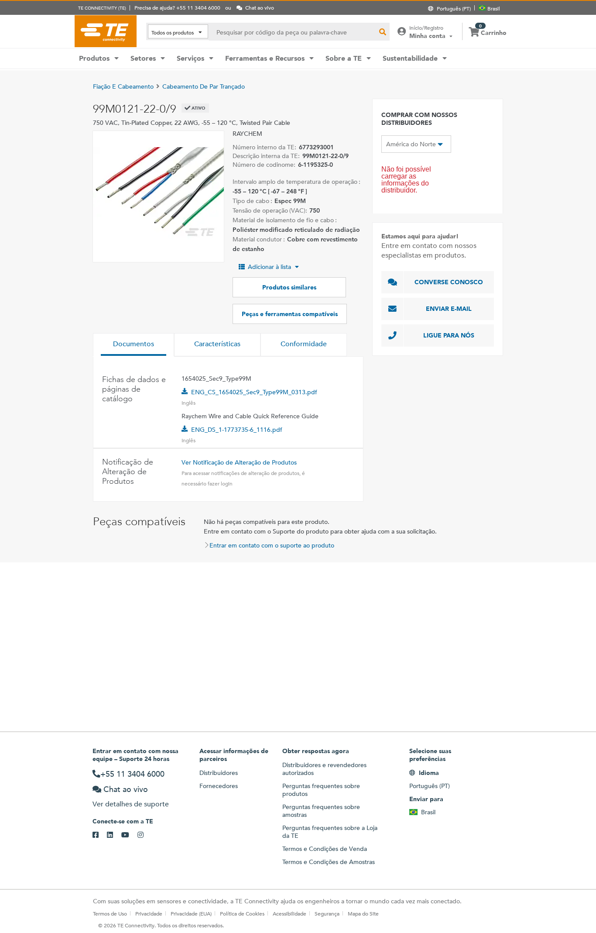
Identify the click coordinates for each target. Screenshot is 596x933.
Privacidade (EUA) (191, 913)
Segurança (327, 913)
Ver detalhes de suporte (130, 804)
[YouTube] (129, 835)
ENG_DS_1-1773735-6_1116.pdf (236, 430)
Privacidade (148, 913)
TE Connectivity (106, 31)
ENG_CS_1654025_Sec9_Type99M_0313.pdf (254, 392)
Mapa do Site (363, 913)
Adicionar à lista (269, 267)
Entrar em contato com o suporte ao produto (271, 545)
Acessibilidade (289, 913)
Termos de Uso (110, 913)
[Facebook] (99, 835)
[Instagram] (144, 835)
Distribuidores (218, 773)
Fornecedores (218, 786)
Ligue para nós (448, 335)
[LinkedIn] (114, 835)
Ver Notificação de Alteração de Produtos (239, 462)
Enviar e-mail (449, 309)
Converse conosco (448, 282)
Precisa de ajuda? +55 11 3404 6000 (177, 7)
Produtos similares (289, 287)
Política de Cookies (242, 913)
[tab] (133, 345)
